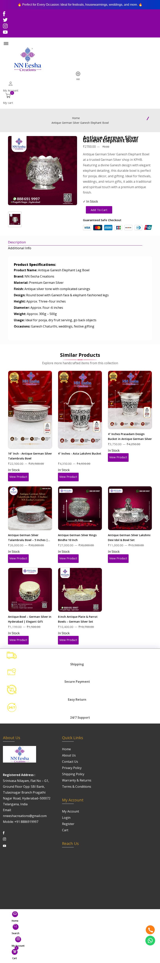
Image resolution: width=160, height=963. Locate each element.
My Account (70, 811)
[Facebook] (4, 14)
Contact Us (70, 761)
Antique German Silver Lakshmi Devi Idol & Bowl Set (129, 537)
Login (66, 817)
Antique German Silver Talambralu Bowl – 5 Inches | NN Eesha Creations (28, 537)
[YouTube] (5, 33)
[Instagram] (5, 27)
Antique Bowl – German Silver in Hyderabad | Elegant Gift (29, 619)
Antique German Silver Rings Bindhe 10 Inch (77, 537)
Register (68, 824)
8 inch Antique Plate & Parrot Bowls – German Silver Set (78, 619)
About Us (69, 755)
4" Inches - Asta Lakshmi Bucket (79, 453)
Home (76, 118)
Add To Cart (99, 210)
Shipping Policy (73, 774)
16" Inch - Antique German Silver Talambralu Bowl (30, 456)
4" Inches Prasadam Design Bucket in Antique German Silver (130, 436)
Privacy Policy (72, 768)
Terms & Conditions (76, 786)
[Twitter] (5, 21)
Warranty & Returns (76, 780)
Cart (65, 830)
